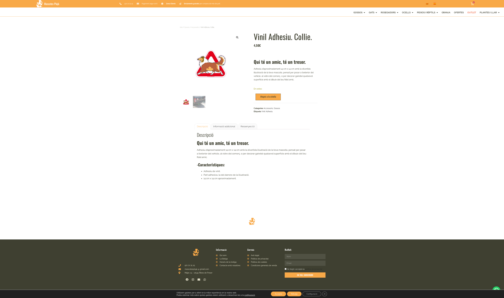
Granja (446, 12)
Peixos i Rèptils (426, 12)
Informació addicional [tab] (224, 126)
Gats (371, 12)
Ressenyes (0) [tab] (247, 126)
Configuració (311, 294)
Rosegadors (388, 12)
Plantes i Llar (488, 12)
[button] (237, 37)
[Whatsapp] (204, 279)
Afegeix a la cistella (268, 96)
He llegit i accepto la (304, 269)
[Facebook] (187, 279)
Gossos (357, 12)
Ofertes (459, 12)
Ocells (406, 12)
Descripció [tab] (202, 126)
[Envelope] (198, 279)
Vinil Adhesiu (267, 111)
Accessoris (195, 27)
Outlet (471, 12)
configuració (249, 295)
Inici (181, 27)
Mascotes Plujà (51, 4)
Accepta (278, 294)
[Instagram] (193, 279)
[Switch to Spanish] (435, 3)
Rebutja (294, 294)
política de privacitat (313, 269)
